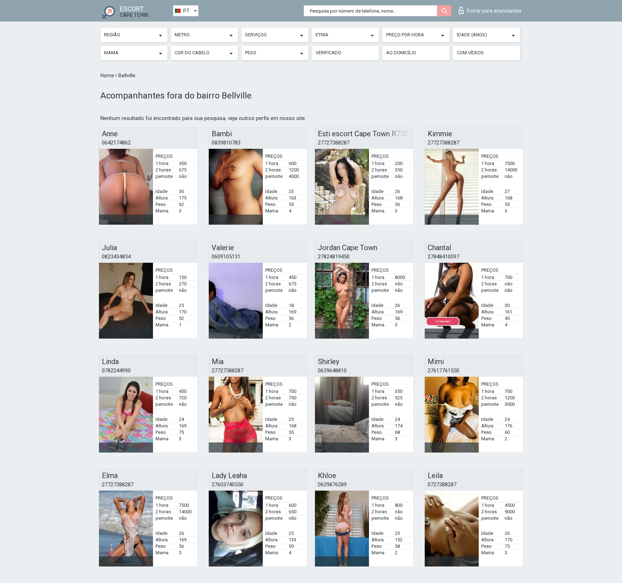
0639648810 (332, 370)
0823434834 (116, 256)
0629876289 (332, 484)
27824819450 (334, 256)
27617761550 (443, 370)
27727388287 (334, 142)
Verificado (328, 52)
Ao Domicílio (401, 52)
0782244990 (116, 370)
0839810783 (226, 142)
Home (107, 75)
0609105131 (226, 256)
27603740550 (227, 484)
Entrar (494, 11)
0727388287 (442, 484)
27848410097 (443, 256)
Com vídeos (470, 52)
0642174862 (116, 142)
